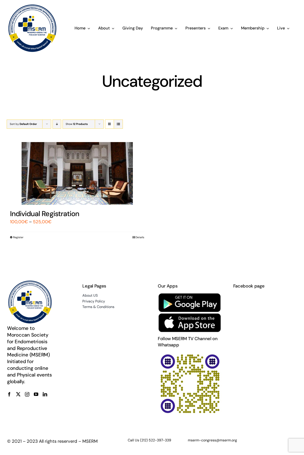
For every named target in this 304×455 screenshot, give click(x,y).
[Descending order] (57, 124)
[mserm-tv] (190, 354)
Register (18, 237)
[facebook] (9, 394)
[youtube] (36, 394)
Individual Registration (44, 213)
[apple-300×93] (190, 315)
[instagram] (27, 394)
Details (140, 237)
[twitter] (18, 394)
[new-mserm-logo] (33, 6)
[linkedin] (45, 394)
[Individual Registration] (77, 173)
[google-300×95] (190, 295)
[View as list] (118, 124)
